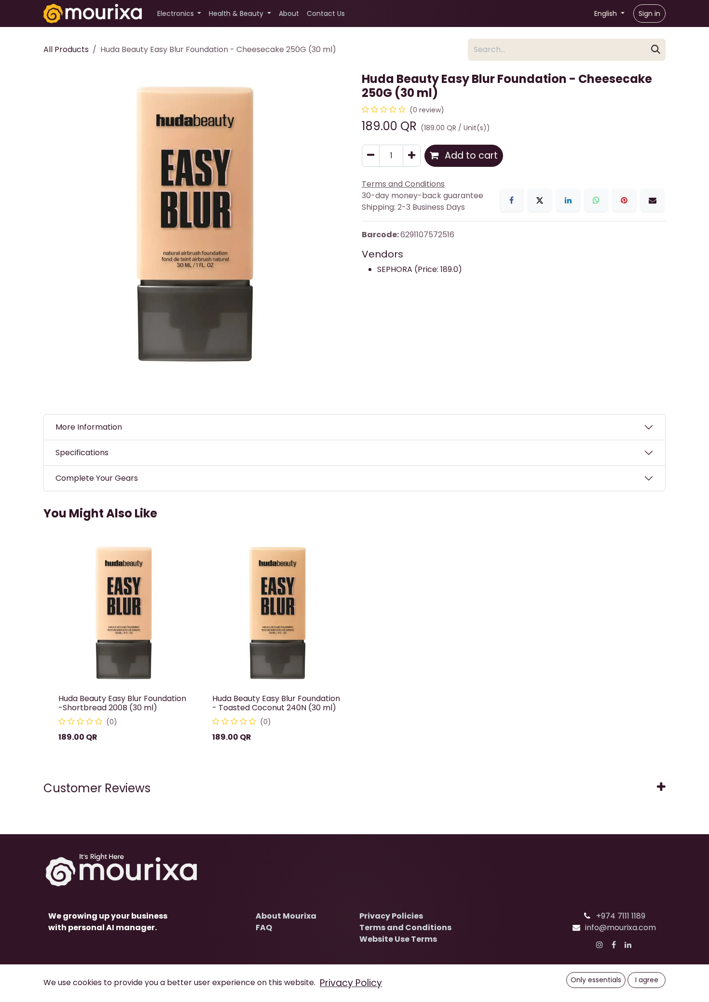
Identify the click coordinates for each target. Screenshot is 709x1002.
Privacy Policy (351, 982)
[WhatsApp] (596, 200)
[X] (539, 200)
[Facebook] (511, 200)
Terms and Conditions (405, 927)
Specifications (82, 452)
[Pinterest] (624, 200)
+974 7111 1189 (620, 915)
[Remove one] (371, 156)
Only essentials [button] (596, 980)
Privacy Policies (391, 915)
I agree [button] (646, 980)
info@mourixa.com (620, 927)
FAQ (264, 927)
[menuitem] (179, 14)
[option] (354, 645)
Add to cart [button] (470, 155)
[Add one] (412, 156)
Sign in (649, 13)
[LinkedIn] (568, 200)
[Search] (656, 50)
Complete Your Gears (96, 478)
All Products (66, 49)
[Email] (652, 200)
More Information (88, 427)
